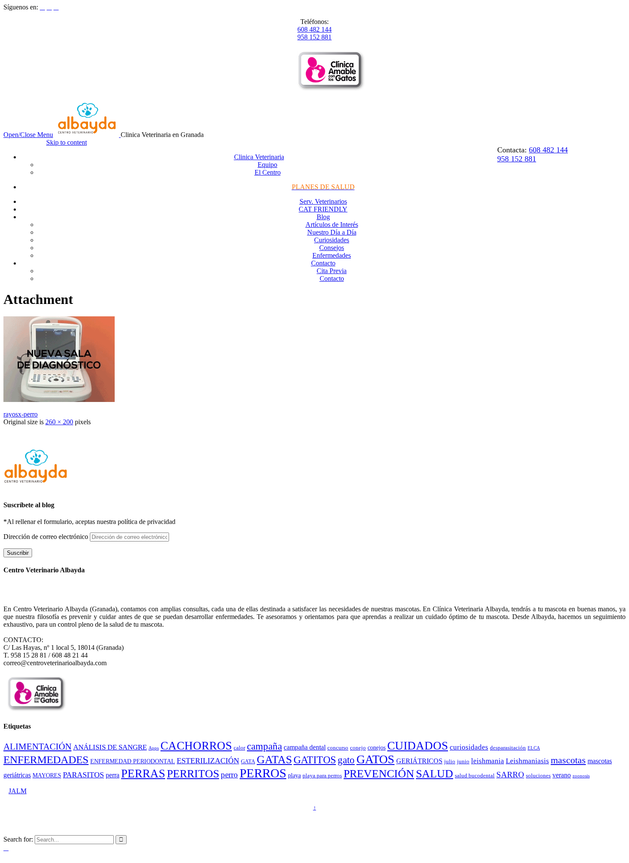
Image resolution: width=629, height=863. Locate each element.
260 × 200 (59, 422)
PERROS (263, 773)
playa (294, 775)
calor (239, 748)
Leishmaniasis (527, 761)
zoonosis (581, 776)
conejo (358, 748)
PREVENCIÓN (379, 774)
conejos (377, 747)
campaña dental (305, 747)
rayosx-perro (20, 414)
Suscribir (18, 553)
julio (449, 762)
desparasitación (508, 748)
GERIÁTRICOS (419, 761)
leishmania (487, 761)
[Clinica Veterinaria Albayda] (88, 134)
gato (346, 760)
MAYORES (47, 775)
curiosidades (469, 747)
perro (229, 774)
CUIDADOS (417, 745)
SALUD (434, 774)
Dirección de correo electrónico (46, 536)
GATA (248, 762)
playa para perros (322, 776)
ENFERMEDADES (46, 759)
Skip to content (66, 142)
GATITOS (315, 759)
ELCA (534, 748)
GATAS (274, 759)
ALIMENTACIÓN (37, 746)
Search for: (18, 839)
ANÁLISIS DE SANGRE (110, 747)
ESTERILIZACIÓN (208, 760)
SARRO (510, 774)
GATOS (375, 759)
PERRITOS (193, 774)
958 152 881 (314, 37)
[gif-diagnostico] (59, 399)
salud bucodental (475, 776)
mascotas (568, 760)
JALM (18, 791)
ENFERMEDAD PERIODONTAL (132, 761)
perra (112, 775)
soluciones (538, 776)
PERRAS (143, 773)
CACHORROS (196, 745)
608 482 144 (314, 29)
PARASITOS (83, 775)
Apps (153, 748)
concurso (337, 748)
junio (463, 762)
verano (561, 775)
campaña (264, 746)
